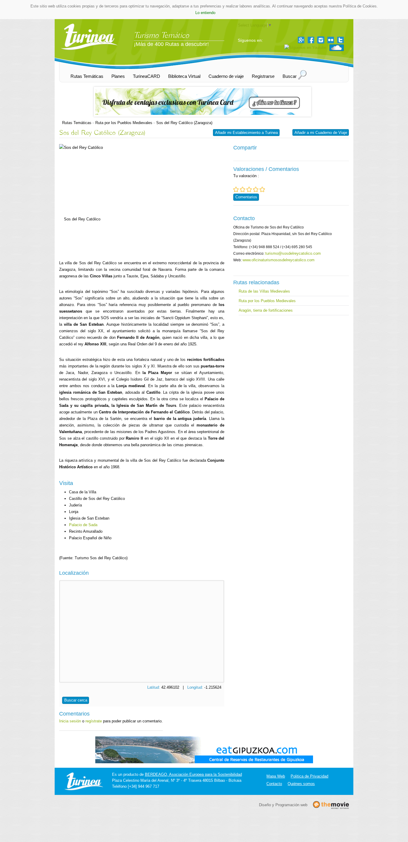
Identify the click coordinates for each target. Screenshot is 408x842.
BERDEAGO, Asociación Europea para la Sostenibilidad (193, 774)
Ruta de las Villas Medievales (264, 291)
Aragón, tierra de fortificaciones (266, 310)
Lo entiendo (205, 12)
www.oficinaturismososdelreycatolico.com (279, 260)
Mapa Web (275, 776)
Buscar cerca (75, 700)
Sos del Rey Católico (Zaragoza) (184, 122)
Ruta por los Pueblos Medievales (123, 122)
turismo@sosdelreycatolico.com (293, 253)
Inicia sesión (70, 721)
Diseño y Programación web (283, 805)
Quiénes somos (301, 783)
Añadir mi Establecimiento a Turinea (246, 132)
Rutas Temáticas (76, 122)
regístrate (93, 721)
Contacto (274, 783)
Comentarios (246, 197)
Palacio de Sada (83, 525)
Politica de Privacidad (309, 776)
